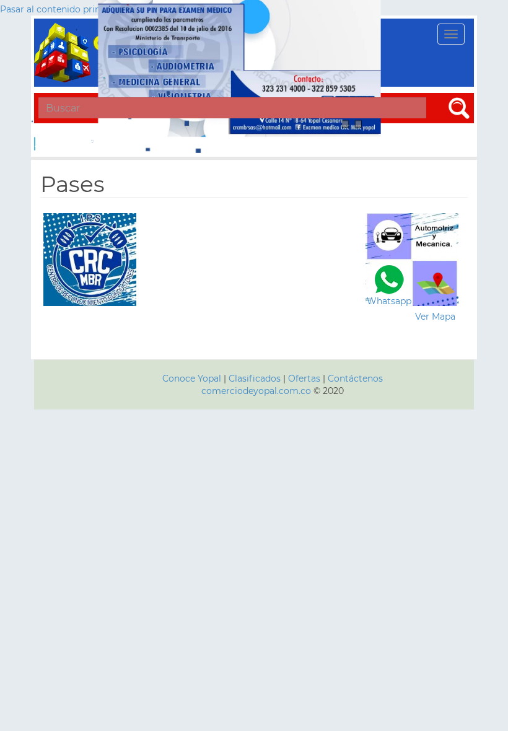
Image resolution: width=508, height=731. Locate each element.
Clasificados (256, 378)
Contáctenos (355, 378)
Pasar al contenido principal (60, 9)
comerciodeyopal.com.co (256, 390)
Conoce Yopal (191, 378)
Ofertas (304, 378)
